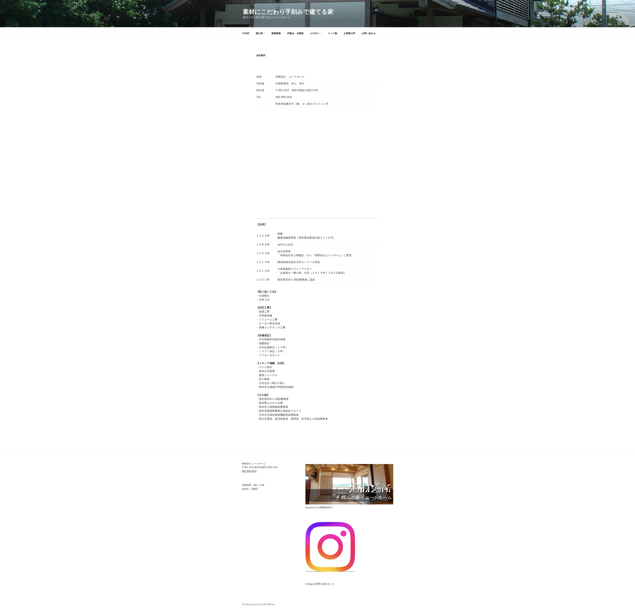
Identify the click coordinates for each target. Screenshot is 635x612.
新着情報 (276, 33)
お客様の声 (349, 33)
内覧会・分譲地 (295, 33)
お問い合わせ (369, 33)
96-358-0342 (249, 471)
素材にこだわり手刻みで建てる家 (288, 11)
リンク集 (332, 33)
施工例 (259, 33)
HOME (245, 33)
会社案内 (314, 33)
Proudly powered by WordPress (258, 604)
